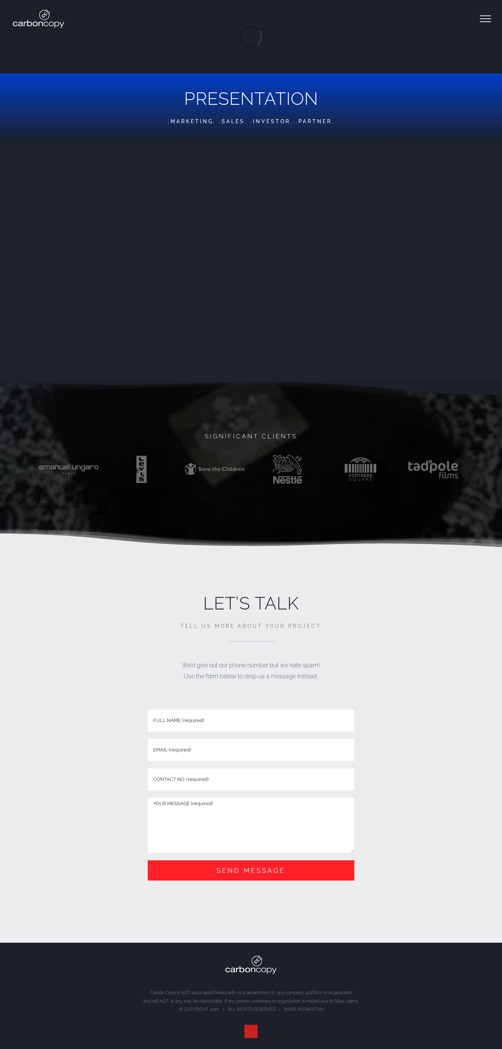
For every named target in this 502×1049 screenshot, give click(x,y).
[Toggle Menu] (485, 18)
